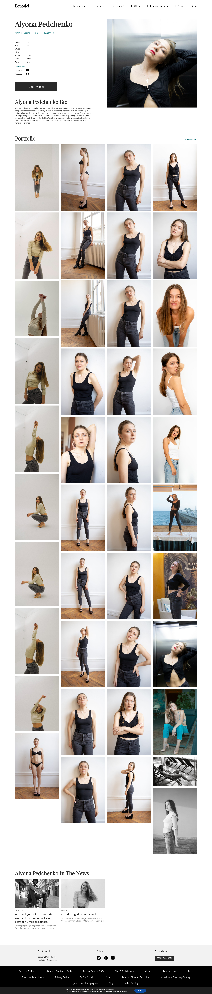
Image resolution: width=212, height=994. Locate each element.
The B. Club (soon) (124, 971)
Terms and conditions (33, 977)
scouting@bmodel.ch (47, 957)
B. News (179, 5)
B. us (194, 5)
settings (124, 992)
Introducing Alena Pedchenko (79, 914)
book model (191, 139)
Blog (111, 983)
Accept (140, 990)
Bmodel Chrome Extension (136, 977)
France (18, 66)
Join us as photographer (86, 983)
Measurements (22, 33)
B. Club (135, 5)
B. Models (79, 5)
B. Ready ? (118, 5)
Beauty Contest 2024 (93, 971)
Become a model (164, 958)
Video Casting (131, 983)
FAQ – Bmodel (87, 977)
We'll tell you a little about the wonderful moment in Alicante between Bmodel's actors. (34, 918)
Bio (37, 33)
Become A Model (27, 971)
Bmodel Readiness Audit (59, 971)
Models (148, 971)
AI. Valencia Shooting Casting (175, 977)
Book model (36, 87)
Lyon (24, 66)
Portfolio (49, 33)
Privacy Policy (62, 977)
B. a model (98, 5)
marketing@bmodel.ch (47, 960)
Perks (108, 977)
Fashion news (170, 971)
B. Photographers (157, 5)
